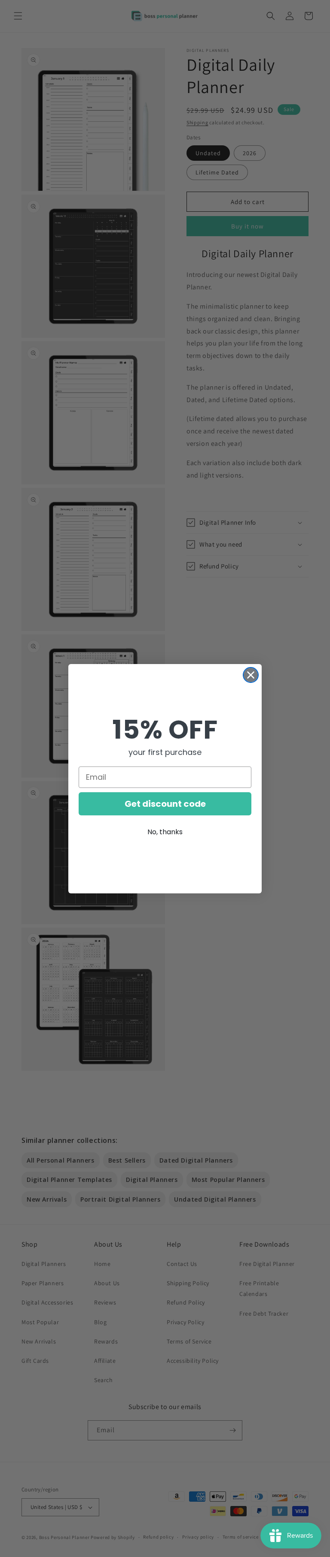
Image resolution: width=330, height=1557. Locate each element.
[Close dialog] (250, 674)
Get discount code (165, 804)
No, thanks (165, 832)
